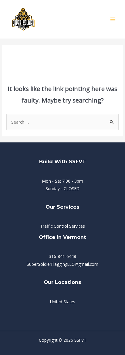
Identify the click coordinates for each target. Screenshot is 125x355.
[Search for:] (62, 122)
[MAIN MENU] (113, 19)
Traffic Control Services (62, 226)
